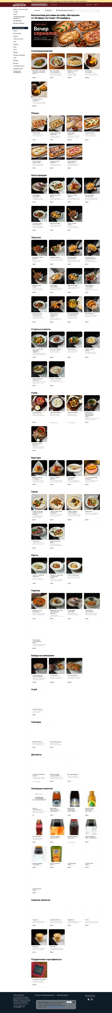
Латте (86, 920)
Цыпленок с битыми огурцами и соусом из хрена (37, 513)
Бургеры (15, 44)
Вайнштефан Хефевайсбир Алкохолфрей (71, 810)
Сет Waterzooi (54, 675)
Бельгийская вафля (73, 774)
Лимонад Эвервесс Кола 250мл (73, 837)
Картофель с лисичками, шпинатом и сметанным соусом (38, 72)
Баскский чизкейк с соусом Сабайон (55, 775)
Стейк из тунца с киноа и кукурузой (56, 512)
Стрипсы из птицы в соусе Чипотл (37, 224)
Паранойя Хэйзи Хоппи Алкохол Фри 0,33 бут (89, 810)
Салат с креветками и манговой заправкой (37, 350)
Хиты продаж (17, 33)
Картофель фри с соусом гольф (89, 195)
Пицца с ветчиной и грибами (55, 161)
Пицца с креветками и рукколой (55, 133)
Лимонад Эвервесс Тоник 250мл (37, 864)
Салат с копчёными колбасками (37, 379)
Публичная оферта (62, 995)
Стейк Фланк (35, 541)
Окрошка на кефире (55, 412)
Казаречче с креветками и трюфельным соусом (56, 576)
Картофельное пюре (55, 742)
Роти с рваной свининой (71, 478)
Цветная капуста (89, 313)
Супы (14, 41)
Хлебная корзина (36, 709)
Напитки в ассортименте (36, 809)
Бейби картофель (37, 742)
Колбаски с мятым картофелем (37, 611)
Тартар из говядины (55, 349)
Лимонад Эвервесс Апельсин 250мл (55, 837)
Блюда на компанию (19, 55)
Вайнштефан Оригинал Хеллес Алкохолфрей (54, 810)
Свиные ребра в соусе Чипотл (89, 611)
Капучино (34, 946)
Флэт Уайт (53, 946)
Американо (71, 920)
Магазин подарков (18, 23)
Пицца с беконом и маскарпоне (72, 161)
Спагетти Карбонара (73, 575)
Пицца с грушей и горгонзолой (36, 161)
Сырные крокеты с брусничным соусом (54, 315)
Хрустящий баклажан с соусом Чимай (73, 314)
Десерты (15, 63)
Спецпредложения (18, 28)
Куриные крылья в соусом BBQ (89, 286)
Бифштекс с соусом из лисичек (73, 71)
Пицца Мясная (36, 133)
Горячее (15, 52)
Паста (15, 49)
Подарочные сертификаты (17, 71)
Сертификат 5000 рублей (39, 979)
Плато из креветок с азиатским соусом (37, 676)
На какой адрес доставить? (66, 10)
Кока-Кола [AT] (36, 836)
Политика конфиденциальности (45, 995)
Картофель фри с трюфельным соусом (90, 258)
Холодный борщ (36, 412)
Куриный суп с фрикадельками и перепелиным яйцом (89, 414)
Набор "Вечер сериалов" (71, 133)
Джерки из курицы (55, 257)
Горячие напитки (18, 68)
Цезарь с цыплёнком (55, 378)
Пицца (15, 30)
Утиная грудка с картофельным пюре (36, 641)
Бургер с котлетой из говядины (37, 478)
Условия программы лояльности (19, 17)
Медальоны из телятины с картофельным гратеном (56, 612)
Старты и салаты (18, 39)
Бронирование (17, 20)
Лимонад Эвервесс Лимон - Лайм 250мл (90, 837)
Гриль (15, 47)
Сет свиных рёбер (72, 675)
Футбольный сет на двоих (88, 71)
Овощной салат (72, 349)
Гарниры (15, 60)
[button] (33, 34)
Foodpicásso (18, 1007)
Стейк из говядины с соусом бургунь (72, 512)
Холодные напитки (18, 66)
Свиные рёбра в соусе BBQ (36, 195)
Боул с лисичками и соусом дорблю (54, 71)
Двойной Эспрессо (55, 920)
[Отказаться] (74, 1002)
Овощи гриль (88, 511)
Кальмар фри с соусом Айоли (54, 286)
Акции (15, 14)
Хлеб (14, 58)
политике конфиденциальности (54, 1007)
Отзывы (15, 12)
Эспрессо (35, 920)
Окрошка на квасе (72, 412)
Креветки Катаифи (55, 223)
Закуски (15, 36)
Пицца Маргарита (90, 133)
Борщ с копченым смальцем (37, 444)
